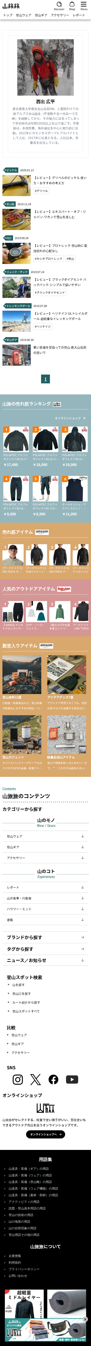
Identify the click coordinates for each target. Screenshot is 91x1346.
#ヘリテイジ (43, 326)
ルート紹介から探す (26, 1002)
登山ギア (41, 15)
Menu (84, 9)
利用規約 (15, 1262)
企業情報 (15, 1256)
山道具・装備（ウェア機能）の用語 (33, 1188)
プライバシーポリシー (24, 1269)
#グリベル (41, 191)
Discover (59, 9)
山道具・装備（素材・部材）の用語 (33, 1195)
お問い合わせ (18, 1275)
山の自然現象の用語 (22, 1228)
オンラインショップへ (43, 1134)
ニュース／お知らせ (26, 960)
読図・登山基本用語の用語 (27, 1208)
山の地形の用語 (19, 1221)
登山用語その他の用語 (24, 1234)
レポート (79, 15)
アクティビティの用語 (24, 1201)
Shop (72, 9)
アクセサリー (60, 15)
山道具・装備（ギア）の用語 (29, 1168)
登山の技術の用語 (21, 1215)
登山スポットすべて (26, 1011)
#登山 (70, 258)
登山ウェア (23, 15)
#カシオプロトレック (48, 258)
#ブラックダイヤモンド (50, 292)
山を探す (18, 984)
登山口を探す (21, 993)
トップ (7, 15)
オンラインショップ (68, 418)
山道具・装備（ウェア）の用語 (30, 1175)
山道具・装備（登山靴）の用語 (30, 1182)
